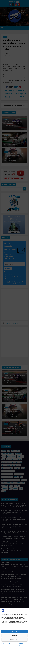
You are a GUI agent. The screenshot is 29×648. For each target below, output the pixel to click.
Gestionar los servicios (14, 627)
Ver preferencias (14, 639)
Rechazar (14, 635)
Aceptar (14, 631)
